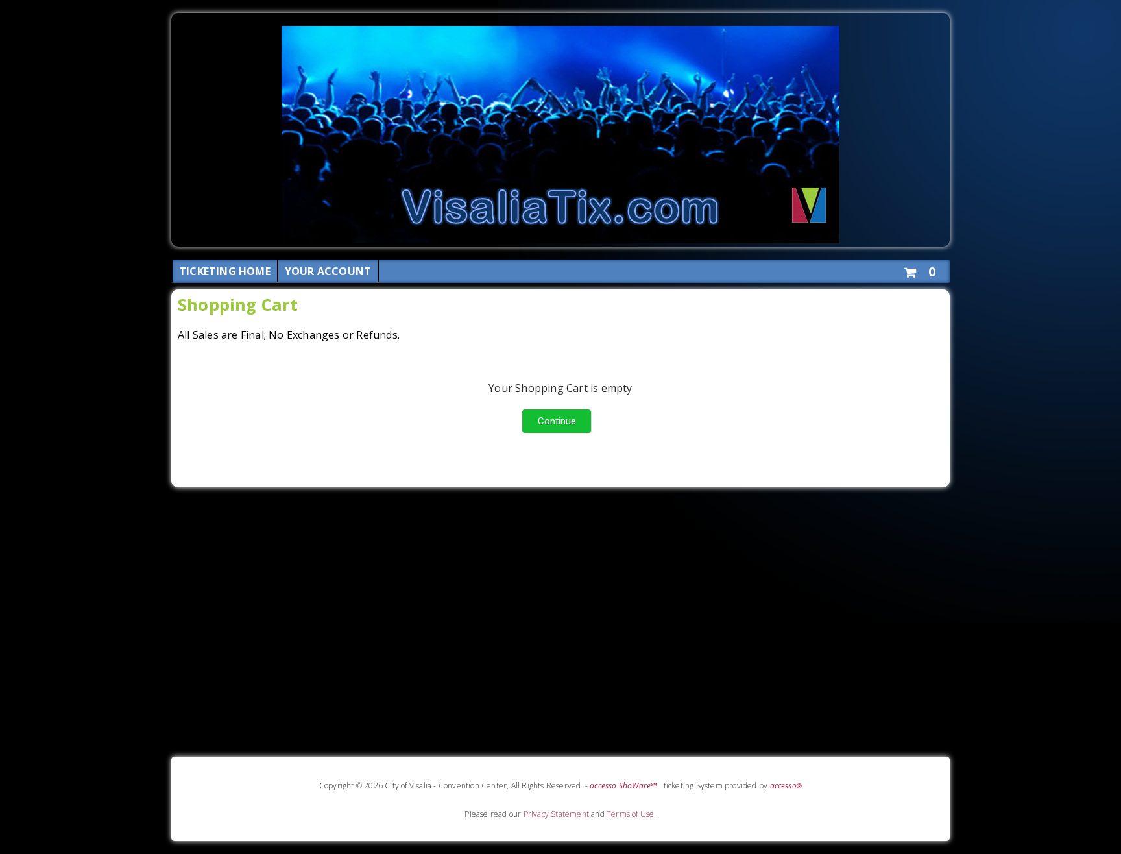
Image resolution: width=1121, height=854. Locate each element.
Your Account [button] (328, 271)
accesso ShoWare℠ (623, 785)
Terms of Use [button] (630, 814)
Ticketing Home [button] (225, 271)
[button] (919, 269)
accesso (786, 785)
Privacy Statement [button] (556, 814)
